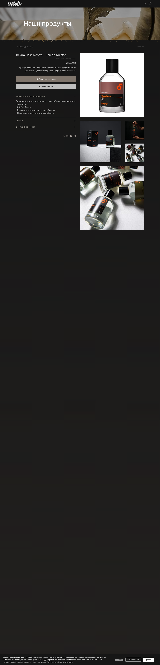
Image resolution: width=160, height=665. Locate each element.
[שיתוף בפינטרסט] (67, 136)
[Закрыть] (157, 659)
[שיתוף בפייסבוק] (71, 136)
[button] (150, 3)
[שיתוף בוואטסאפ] (74, 136)
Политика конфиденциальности (60, 662)
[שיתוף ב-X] (63, 136)
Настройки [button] (119, 660)
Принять (148, 660)
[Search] (145, 4)
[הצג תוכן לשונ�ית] (74, 126)
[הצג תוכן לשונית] (74, 120)
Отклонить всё (133, 660)
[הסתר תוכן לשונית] (74, 96)
